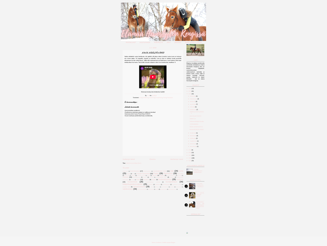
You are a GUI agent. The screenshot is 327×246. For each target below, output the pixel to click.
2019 (190, 150)
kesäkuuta (193, 133)
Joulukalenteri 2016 (159, 171)
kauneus (172, 177)
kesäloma (145, 97)
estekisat (179, 175)
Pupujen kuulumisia (143, 173)
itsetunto (151, 177)
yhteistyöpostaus (172, 189)
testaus (172, 186)
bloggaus (161, 175)
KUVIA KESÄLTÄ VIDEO (197, 129)
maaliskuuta (193, 141)
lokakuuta (193, 101)
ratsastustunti (139, 186)
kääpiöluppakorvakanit (133, 184)
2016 (190, 158)
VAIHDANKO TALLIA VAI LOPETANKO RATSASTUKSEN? (200, 205)
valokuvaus (128, 189)
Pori (133, 173)
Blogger (173, 242)
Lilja (172, 171)
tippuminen (178, 186)
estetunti (125, 177)
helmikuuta (193, 143)
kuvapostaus (159, 97)
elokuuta (192, 107)
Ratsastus (170, 97)
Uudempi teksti (129, 159)
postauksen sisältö (176, 184)
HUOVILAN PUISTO (195, 116)
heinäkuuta (193, 109)
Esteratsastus (135, 171)
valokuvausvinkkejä (142, 189)
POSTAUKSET (131, 42)
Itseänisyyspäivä (147, 171)
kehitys (132, 179)
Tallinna (133, 175)
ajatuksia (154, 175)
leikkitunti (150, 184)
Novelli (128, 173)
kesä (140, 97)
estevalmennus (136, 177)
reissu (151, 186)
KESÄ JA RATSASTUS (196, 127)
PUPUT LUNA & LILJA (193, 42)
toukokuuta (193, 135)
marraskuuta (193, 99)
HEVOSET (177, 42)
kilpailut (154, 179)
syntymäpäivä (165, 186)
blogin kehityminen (171, 175)
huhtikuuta (193, 138)
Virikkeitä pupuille (141, 175)
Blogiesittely (125, 171)
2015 (190, 160)
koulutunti (180, 179)
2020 (190, 94)
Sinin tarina (180, 173)
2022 (190, 88)
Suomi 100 (126, 175)
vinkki (156, 189)
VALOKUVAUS (144, 42)
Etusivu (153, 159)
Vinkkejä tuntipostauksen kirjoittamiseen (198, 171)
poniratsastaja (166, 184)
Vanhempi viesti (176, 159)
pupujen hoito (126, 187)
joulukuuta (193, 96)
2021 (190, 91)
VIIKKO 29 (193, 118)
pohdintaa (157, 184)
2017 (190, 155)
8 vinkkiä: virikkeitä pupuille (200, 194)
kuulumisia (152, 97)
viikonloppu (151, 189)
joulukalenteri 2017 (161, 177)
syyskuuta (193, 104)
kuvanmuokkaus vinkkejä (153, 182)
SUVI (168, 42)
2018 (190, 152)
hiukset (145, 177)
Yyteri (148, 175)
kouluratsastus (164, 179)
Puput (164, 97)
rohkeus (157, 186)
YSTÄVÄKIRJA (194, 124)
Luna (181, 171)
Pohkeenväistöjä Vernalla (197, 121)
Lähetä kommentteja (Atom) (133, 163)
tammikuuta (193, 146)
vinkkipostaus (163, 189)
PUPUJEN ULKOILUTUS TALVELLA (199, 185)
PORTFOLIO (158, 42)
